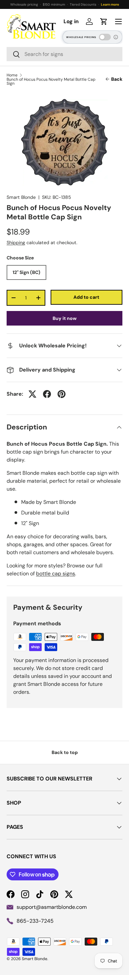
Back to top (65, 752)
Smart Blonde (21, 197)
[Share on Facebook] (47, 394)
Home (12, 75)
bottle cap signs (55, 573)
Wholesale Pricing (81, 37)
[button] (104, 21)
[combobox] (64, 54)
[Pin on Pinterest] (61, 394)
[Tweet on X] (32, 394)
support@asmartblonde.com (52, 907)
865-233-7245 (35, 920)
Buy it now (65, 318)
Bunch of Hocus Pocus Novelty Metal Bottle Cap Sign (51, 81)
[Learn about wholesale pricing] (116, 37)
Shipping (16, 242)
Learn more (110, 4)
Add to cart (86, 297)
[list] (64, 142)
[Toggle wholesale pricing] (105, 37)
